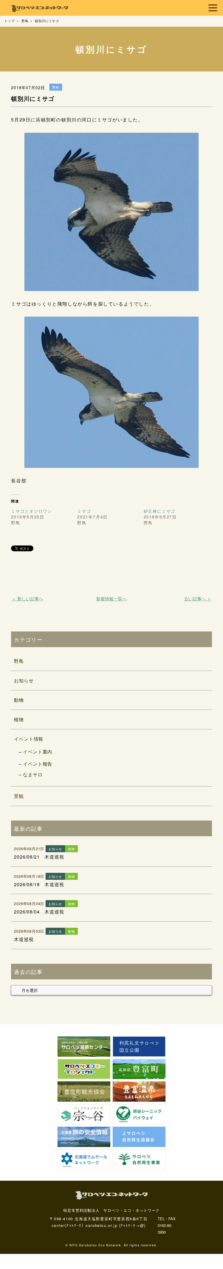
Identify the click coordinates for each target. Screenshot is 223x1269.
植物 (19, 719)
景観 (19, 796)
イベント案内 (37, 751)
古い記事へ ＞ (197, 598)
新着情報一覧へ (111, 598)
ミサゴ (84, 511)
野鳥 (19, 661)
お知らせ (23, 680)
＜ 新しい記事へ (27, 598)
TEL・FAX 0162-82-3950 (167, 1225)
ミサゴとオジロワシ (31, 511)
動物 (19, 700)
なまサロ (32, 774)
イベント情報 (28, 738)
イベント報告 (37, 763)
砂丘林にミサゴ (159, 511)
